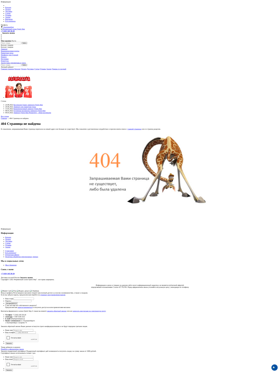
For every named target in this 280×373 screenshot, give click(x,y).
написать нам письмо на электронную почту (89, 311)
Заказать (9, 343)
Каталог (18, 69)
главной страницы (134, 129)
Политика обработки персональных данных (21, 257)
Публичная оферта (12, 255)
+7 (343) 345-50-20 (8, 31)
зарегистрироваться (25, 307)
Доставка (30, 69)
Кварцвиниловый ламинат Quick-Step (28, 109)
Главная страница (7, 69)
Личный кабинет (7, 67)
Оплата (23, 69)
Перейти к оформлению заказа (12, 349)
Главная (4, 118)
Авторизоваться (11, 303)
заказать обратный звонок (56, 311)
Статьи (36, 69)
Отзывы (43, 69)
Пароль (8, 301)
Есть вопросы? (10, 253)
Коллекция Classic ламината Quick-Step (28, 105)
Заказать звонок (8, 33)
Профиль (4, 25)
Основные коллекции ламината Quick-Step (30, 111)
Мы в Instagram (11, 265)
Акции (49, 69)
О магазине (9, 251)
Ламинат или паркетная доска (25, 107)
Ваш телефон (10, 332)
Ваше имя (9, 330)
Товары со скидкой (59, 69)
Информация (6, 2)
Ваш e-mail (9, 299)
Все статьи (5, 116)
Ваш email (9, 359)
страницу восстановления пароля (52, 295)
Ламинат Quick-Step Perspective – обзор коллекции (32, 113)
